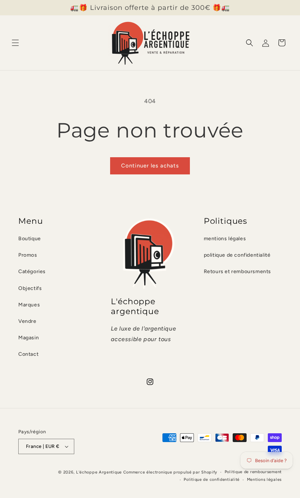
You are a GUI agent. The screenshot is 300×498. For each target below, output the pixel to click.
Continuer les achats (150, 165)
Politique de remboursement (253, 471)
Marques (29, 305)
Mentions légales (264, 479)
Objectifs (30, 288)
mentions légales (225, 238)
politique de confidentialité (237, 255)
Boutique (29, 238)
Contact (28, 354)
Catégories (32, 271)
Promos (27, 255)
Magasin (28, 338)
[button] (15, 43)
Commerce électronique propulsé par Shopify (170, 472)
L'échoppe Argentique (99, 472)
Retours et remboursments (237, 271)
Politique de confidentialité (212, 479)
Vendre (27, 321)
